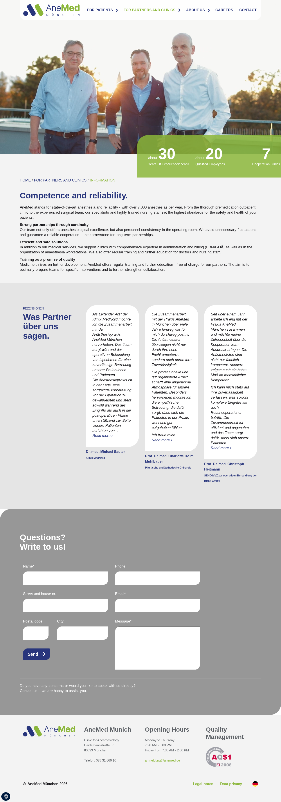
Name (28, 566)
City (60, 621)
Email (120, 594)
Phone (120, 566)
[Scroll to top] (272, 793)
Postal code (32, 621)
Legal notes (203, 784)
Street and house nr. (39, 594)
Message (123, 621)
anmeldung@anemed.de (162, 760)
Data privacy (231, 784)
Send (33, 654)
